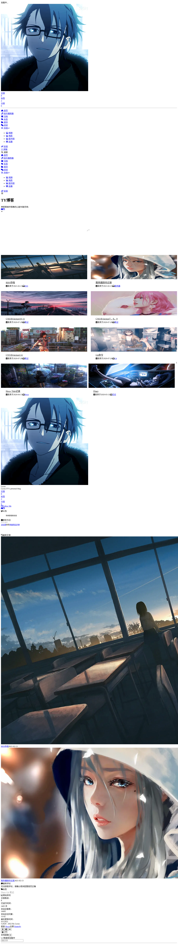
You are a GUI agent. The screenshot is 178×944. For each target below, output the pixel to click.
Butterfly (17, 926)
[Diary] (132, 387)
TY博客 (4, 149)
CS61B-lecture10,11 (15, 319)
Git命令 (99, 355)
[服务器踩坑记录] (134, 278)
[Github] (4, 209)
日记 (114, 395)
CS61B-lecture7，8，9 (107, 319)
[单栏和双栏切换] (10, 929)
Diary (96, 391)
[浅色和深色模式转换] (6, 929)
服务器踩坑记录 (104, 282)
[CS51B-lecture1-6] (44, 351)
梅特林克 (14, 525)
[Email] (2, 209)
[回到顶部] (6, 932)
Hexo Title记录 (13, 391)
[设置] (2, 932)
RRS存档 (10, 282)
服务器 (117, 286)
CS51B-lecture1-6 (14, 355)
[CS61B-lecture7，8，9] (134, 315)
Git (115, 358)
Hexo (27, 395)
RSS (26, 286)
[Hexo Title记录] (44, 387)
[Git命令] (134, 351)
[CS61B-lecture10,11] (44, 315)
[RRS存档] (44, 278)
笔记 (26, 322)
